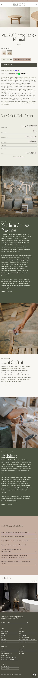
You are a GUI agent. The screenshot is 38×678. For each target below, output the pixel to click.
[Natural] (9, 52)
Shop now (34, 581)
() (36, 4)
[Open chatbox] (34, 674)
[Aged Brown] (3, 52)
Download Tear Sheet (19, 156)
